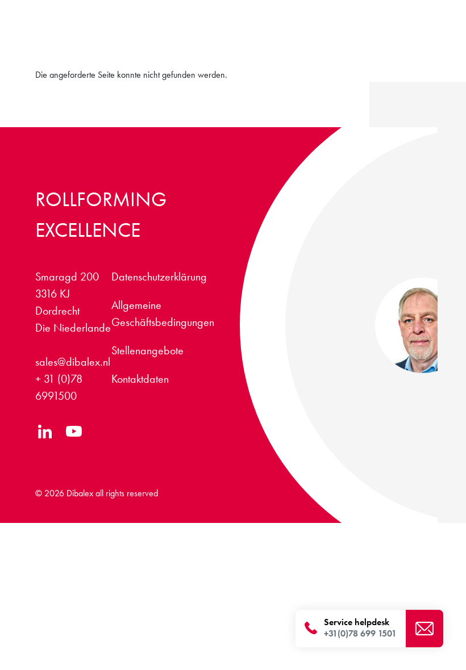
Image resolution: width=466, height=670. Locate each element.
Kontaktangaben (364, 16)
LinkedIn (45, 431)
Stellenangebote (295, 16)
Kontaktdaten (140, 378)
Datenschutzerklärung (159, 276)
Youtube (74, 431)
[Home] (83, 37)
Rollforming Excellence (101, 214)
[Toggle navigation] (420, 45)
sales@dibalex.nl (72, 361)
